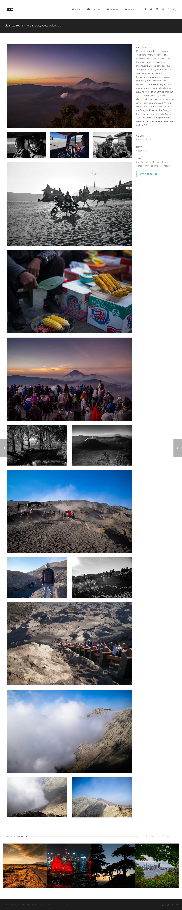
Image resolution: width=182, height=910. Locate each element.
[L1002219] (112, 142)
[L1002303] (69, 728)
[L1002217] (69, 288)
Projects (95, 9)
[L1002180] (69, 376)
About (131, 9)
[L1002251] (37, 442)
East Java (151, 58)
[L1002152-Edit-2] (69, 83)
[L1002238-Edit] (101, 442)
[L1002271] (102, 574)
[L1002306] (69, 641)
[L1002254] (26, 142)
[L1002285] (37, 574)
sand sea (161, 66)
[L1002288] (37, 794)
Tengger (141, 80)
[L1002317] (70, 201)
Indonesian (161, 69)
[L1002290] (101, 794)
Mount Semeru (149, 103)
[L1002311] (69, 508)
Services (114, 9)
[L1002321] (70, 142)
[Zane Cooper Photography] (10, 9)
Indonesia (162, 58)
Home (77, 9)
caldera (143, 77)
